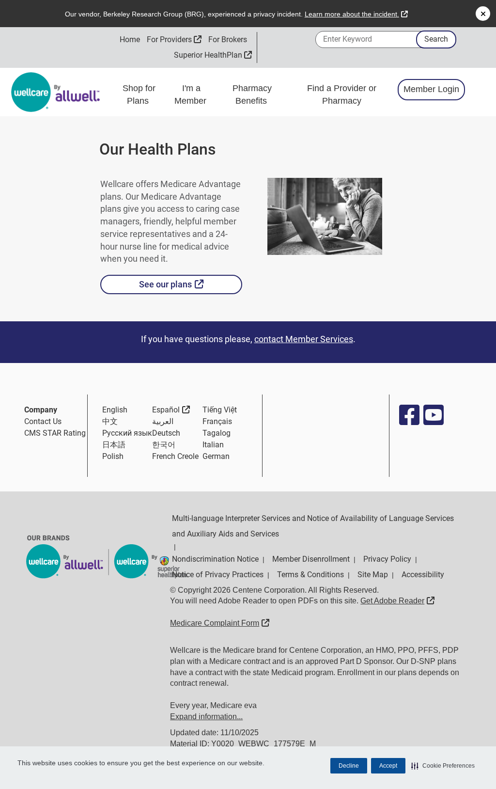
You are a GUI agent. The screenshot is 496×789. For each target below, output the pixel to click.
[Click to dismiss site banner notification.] (483, 13)
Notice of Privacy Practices (218, 574)
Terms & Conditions (310, 574)
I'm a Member (191, 94)
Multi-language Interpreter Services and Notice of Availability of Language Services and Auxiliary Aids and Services (313, 526)
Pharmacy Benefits (252, 94)
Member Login (431, 89)
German (216, 456)
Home (130, 39)
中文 (110, 421)
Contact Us (43, 421)
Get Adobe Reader (397, 601)
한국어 (163, 444)
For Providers (174, 39)
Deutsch (166, 433)
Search (436, 39)
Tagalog (216, 433)
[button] (443, 765)
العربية (162, 421)
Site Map (372, 574)
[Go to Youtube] (433, 414)
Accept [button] (388, 765)
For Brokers (227, 39)
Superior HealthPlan (213, 55)
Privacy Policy (387, 559)
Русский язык (127, 433)
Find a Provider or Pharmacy (341, 94)
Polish (113, 456)
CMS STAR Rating (55, 433)
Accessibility (423, 574)
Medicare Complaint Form (219, 623)
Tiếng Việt (219, 409)
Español (171, 409)
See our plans (190, 284)
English (114, 409)
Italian (213, 444)
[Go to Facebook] (408, 414)
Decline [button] (349, 765)
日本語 (113, 444)
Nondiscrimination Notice (215, 559)
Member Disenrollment (311, 559)
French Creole (175, 456)
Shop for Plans (139, 94)
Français (217, 421)
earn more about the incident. (356, 14)
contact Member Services (303, 339)
